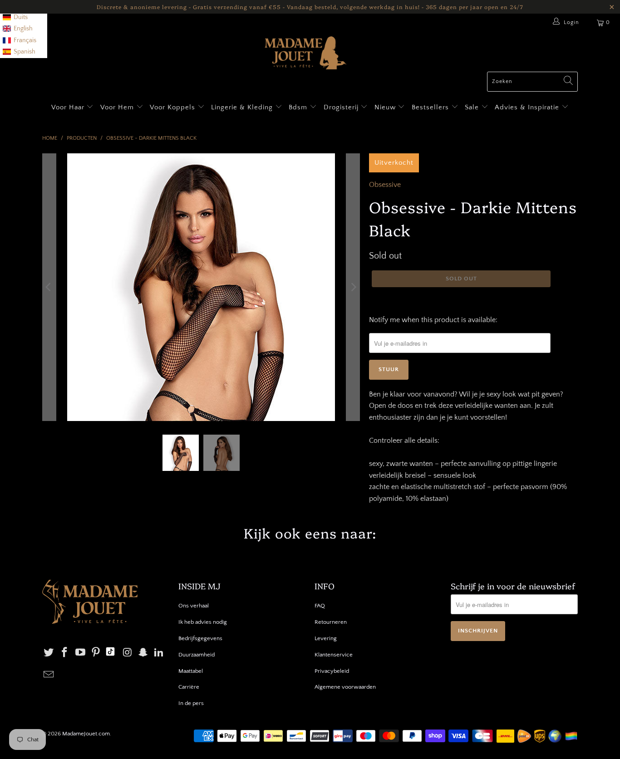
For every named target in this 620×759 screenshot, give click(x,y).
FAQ (320, 605)
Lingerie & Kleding (242, 107)
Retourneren (331, 622)
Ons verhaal (193, 605)
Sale (473, 107)
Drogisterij (342, 107)
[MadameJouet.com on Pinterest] (96, 653)
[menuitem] (15, 18)
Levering (326, 638)
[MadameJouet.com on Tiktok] (110, 652)
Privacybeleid (332, 671)
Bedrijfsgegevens (200, 638)
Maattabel (190, 671)
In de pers (191, 703)
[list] (23, 29)
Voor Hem (118, 107)
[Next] (353, 287)
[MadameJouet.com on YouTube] (80, 653)
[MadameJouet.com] (305, 54)
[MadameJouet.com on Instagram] (127, 653)
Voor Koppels (173, 107)
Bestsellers (430, 107)
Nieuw (386, 107)
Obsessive (385, 185)
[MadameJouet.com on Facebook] (65, 653)
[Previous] (49, 287)
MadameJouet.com (86, 733)
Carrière (188, 687)
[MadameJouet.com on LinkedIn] (159, 653)
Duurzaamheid (196, 654)
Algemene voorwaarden (345, 687)
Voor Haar (67, 107)
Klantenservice (334, 654)
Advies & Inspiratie (528, 107)
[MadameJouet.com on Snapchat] (143, 653)
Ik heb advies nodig (202, 622)
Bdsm (299, 107)
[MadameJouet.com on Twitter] (49, 653)
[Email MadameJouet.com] (49, 675)
